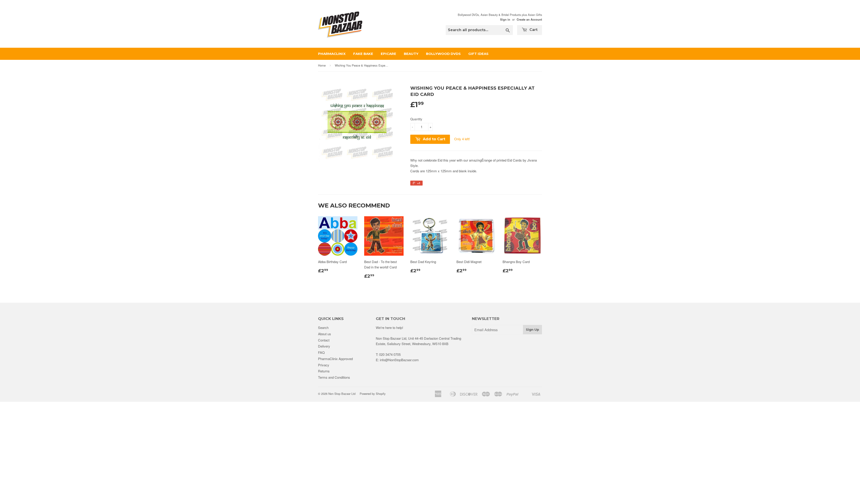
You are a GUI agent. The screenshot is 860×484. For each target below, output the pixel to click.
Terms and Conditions (334, 377)
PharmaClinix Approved (335, 358)
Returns (324, 371)
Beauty (411, 54)
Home (322, 65)
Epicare (388, 54)
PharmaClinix (332, 54)
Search (323, 327)
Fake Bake (363, 54)
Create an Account (529, 19)
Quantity (416, 119)
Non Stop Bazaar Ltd (341, 393)
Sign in (505, 19)
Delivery (324, 346)
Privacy (323, 365)
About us (324, 333)
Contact (323, 340)
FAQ (321, 352)
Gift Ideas (478, 54)
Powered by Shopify (373, 393)
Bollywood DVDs (443, 54)
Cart (533, 30)
